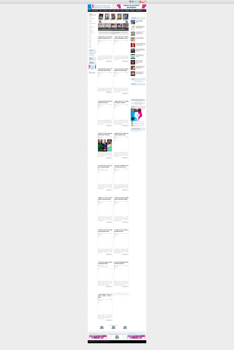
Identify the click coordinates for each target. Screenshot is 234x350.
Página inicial (116, 294)
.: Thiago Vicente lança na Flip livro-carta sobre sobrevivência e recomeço (121, 37)
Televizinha (127, 10)
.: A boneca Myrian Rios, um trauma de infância (140, 38)
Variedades (132, 10)
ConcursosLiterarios (92, 23)
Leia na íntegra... (109, 61)
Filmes (101, 10)
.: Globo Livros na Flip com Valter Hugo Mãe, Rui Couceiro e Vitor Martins (105, 134)
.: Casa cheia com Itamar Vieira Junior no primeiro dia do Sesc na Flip (105, 101)
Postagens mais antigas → (124, 294)
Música (114, 10)
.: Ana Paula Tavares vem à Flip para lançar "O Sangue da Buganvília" (105, 166)
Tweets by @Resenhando (138, 81)
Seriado (90, 40)
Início (89, 10)
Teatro (122, 10)
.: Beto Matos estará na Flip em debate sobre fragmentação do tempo (105, 230)
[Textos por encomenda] (131, 8)
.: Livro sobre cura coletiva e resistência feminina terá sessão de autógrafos (121, 69)
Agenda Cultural (95, 10)
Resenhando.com (138, 10)
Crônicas (90, 28)
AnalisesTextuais (92, 18)
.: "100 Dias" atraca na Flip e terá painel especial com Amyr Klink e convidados (121, 198)
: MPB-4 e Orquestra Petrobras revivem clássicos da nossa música (139, 62)
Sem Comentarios (105, 170)
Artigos (90, 20)
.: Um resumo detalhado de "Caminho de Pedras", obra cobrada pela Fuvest (140, 44)
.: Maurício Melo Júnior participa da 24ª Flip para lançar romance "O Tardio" (105, 69)
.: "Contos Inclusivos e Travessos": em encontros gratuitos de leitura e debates (105, 295)
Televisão (90, 45)
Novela (90, 37)
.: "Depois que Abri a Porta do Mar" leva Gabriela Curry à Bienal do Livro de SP (105, 37)
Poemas (90, 38)
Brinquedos (91, 21)
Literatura (105, 10)
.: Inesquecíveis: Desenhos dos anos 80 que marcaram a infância (140, 32)
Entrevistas (91, 30)
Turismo (90, 47)
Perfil (118, 10)
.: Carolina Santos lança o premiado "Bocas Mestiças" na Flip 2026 (121, 101)
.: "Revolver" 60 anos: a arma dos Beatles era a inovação (140, 55)
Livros (110, 10)
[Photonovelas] (113, 328)
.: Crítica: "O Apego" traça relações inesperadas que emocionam (140, 50)
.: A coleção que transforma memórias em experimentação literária (105, 262)
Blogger (116, 325)
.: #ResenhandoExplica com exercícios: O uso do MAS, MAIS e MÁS (140, 27)
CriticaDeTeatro (91, 26)
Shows (90, 42)
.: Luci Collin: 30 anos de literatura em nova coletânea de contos (121, 230)
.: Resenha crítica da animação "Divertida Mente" (139, 21)
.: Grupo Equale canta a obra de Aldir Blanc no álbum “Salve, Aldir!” (140, 72)
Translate (92, 55)
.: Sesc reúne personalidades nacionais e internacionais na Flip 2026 (121, 262)
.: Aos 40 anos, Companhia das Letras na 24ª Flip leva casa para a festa (121, 166)
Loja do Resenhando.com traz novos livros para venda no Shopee (112, 29)
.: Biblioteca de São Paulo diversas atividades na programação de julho (105, 198)
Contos (90, 25)
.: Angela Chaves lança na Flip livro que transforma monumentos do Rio (121, 134)
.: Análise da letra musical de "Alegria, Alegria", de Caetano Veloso (140, 67)
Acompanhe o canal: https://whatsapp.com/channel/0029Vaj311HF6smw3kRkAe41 (138, 103)
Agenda (90, 16)
